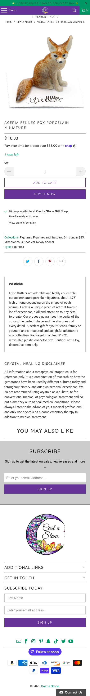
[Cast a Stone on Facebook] (26, 641)
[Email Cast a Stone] (18, 641)
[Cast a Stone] (45, 10)
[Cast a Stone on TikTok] (56, 641)
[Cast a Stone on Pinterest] (41, 641)
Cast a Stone (50, 686)
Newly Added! (45, 242)
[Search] (74, 10)
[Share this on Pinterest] (50, 261)
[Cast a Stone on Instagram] (34, 641)
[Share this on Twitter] (27, 261)
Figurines (26, 237)
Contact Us (73, 692)
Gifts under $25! (74, 237)
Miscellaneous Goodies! (19, 242)
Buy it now (45, 194)
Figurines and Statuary (47, 237)
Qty (6, 162)
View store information (22, 222)
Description (16, 283)
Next (53, 17)
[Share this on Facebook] (39, 261)
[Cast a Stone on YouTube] (71, 641)
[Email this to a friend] (61, 261)
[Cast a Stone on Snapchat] (48, 641)
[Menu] (2, 10)
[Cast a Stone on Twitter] (63, 641)
